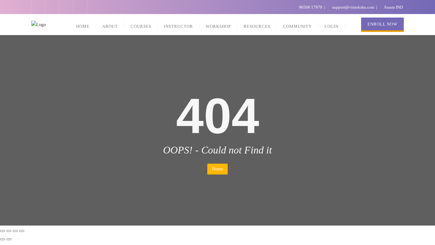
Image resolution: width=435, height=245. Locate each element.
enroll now (382, 24)
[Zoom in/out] (21, 231)
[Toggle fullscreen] (15, 231)
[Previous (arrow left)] (2, 239)
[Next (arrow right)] (8, 239)
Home (217, 169)
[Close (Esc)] (2, 231)
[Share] (8, 231)
